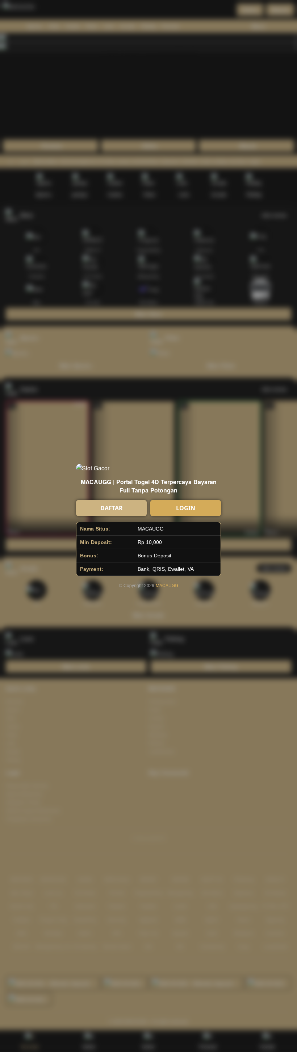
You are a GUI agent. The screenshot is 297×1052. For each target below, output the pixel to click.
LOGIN (185, 508)
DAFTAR (111, 508)
